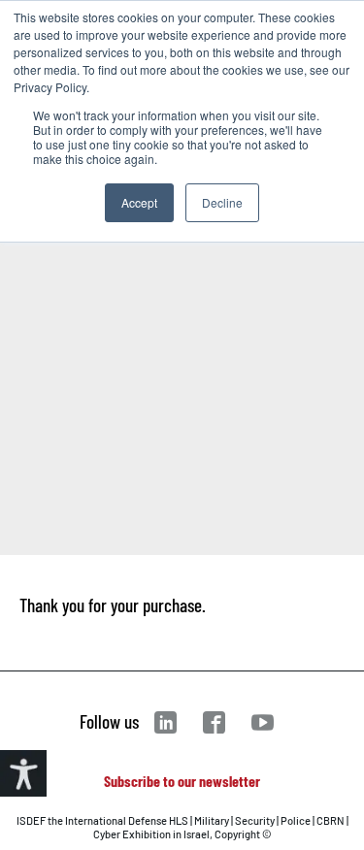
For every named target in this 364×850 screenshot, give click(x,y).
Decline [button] (222, 202)
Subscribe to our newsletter (182, 780)
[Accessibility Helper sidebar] (23, 773)
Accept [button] (139, 202)
